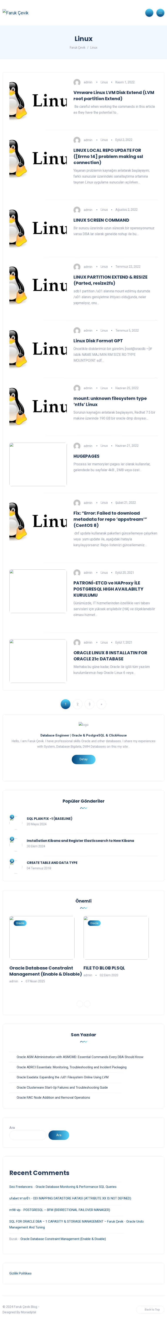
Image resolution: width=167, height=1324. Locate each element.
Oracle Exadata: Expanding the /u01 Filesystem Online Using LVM (63, 1077)
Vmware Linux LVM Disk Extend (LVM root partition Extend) (113, 95)
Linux (104, 82)
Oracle (20, 923)
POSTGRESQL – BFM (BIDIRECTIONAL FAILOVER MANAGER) (66, 1210)
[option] (46, 950)
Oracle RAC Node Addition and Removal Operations (53, 1098)
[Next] (87, 1004)
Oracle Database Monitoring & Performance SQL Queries (76, 1187)
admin (88, 82)
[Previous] (80, 1004)
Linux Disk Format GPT (98, 341)
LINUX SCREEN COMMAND (101, 220)
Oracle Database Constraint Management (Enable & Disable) (45, 971)
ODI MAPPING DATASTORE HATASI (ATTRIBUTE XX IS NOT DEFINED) (82, 1198)
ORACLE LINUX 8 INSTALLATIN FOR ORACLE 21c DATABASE (110, 656)
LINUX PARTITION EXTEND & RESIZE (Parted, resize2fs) (110, 280)
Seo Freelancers (21, 1187)
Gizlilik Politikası (20, 1273)
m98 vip (14, 1210)
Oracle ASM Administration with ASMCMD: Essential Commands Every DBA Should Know (80, 1057)
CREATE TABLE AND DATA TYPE (52, 862)
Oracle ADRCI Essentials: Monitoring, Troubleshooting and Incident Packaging (72, 1067)
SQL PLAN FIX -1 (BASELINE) (49, 818)
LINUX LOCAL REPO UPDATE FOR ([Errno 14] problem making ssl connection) (108, 156)
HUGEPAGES (86, 456)
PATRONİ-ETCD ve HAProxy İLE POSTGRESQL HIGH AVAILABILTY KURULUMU (108, 589)
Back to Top (152, 1309)
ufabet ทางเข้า (19, 1198)
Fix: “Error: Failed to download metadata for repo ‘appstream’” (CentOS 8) (110, 519)
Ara (12, 1128)
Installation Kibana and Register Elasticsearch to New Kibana (80, 840)
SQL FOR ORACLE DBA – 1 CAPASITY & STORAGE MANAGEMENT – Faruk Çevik (66, 1221)
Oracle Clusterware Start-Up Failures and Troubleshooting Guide (62, 1087)
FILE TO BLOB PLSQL (104, 968)
